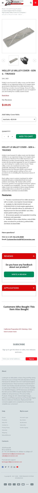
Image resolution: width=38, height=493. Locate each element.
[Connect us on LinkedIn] (14, 467)
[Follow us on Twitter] (5, 467)
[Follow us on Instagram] (11, 467)
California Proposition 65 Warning (15, 329)
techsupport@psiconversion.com (12, 462)
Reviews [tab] (8, 256)
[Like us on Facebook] (3, 467)
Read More (5, 95)
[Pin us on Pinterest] (8, 467)
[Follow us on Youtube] (17, 467)
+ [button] (12, 136)
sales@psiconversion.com (10, 456)
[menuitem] (5, 418)
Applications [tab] (11, 288)
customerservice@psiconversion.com (13, 454)
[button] (3, 3)
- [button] (4, 136)
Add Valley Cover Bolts (10, 115)
